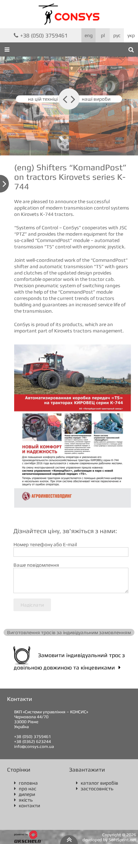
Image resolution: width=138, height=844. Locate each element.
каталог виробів (97, 783)
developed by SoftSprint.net (109, 839)
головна (26, 783)
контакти (27, 805)
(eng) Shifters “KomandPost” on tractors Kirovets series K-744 (70, 177)
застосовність (94, 788)
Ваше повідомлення (36, 565)
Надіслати (32, 605)
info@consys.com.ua (34, 746)
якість (23, 800)
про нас (25, 788)
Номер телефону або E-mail (45, 544)
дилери (24, 794)
